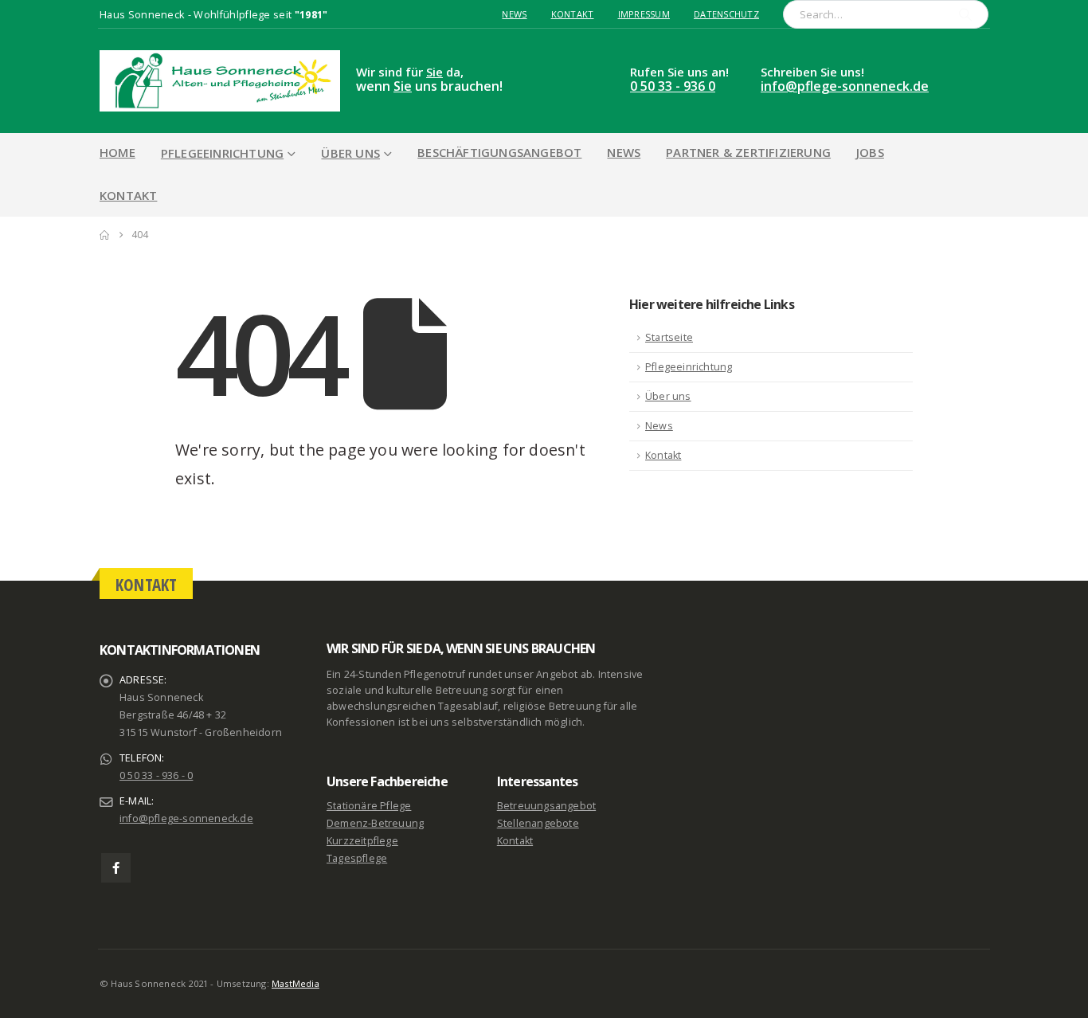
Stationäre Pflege (369, 805)
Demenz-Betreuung (375, 823)
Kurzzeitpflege (362, 841)
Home (117, 152)
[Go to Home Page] (104, 235)
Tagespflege (357, 858)
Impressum (644, 14)
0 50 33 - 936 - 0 (156, 775)
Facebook (116, 868)
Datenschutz (726, 14)
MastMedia (295, 983)
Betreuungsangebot (546, 805)
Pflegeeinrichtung (222, 153)
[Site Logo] (220, 81)
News (514, 14)
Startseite (669, 337)
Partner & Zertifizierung (748, 152)
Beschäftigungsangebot (499, 152)
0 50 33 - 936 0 (672, 86)
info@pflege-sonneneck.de (845, 86)
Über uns (350, 153)
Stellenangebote (538, 823)
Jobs (870, 152)
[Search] (965, 14)
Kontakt (572, 14)
